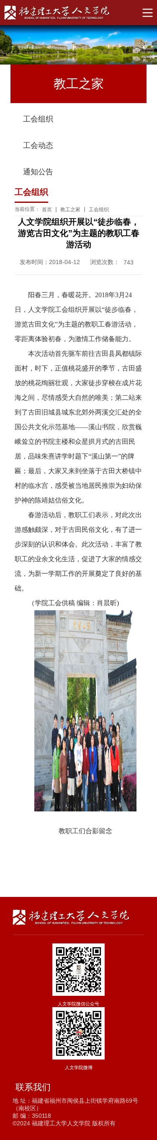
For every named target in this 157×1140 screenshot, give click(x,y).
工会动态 (38, 145)
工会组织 (38, 119)
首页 (47, 209)
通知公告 (38, 172)
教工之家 (70, 209)
